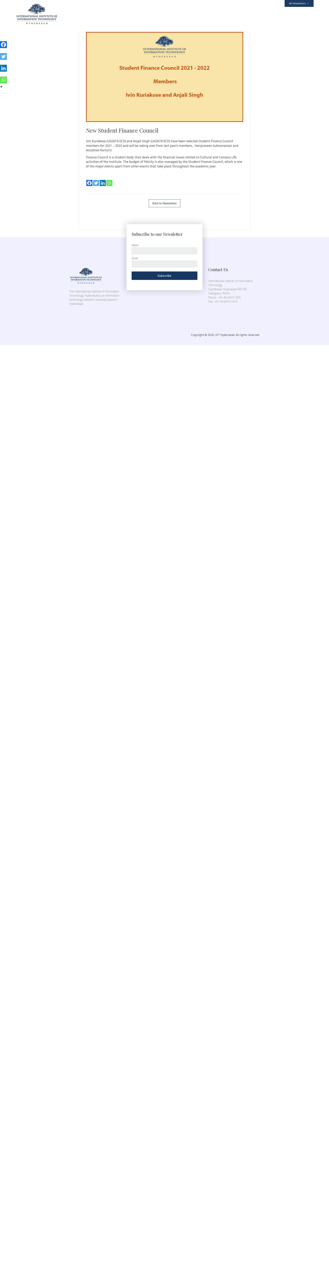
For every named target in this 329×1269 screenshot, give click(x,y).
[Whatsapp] (109, 180)
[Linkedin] (103, 180)
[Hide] (1, 86)
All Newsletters (297, 3)
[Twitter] (96, 180)
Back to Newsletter (164, 203)
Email (135, 258)
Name (135, 245)
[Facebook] (89, 180)
